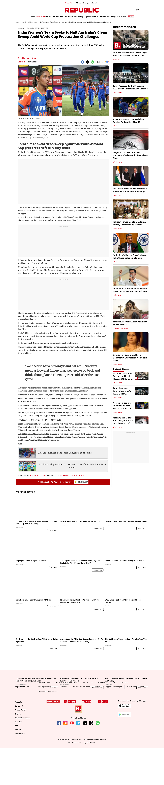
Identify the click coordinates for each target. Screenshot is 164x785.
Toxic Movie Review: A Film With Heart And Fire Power (130, 323)
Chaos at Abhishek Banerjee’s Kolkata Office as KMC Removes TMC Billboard (130, 290)
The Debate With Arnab (81, 707)
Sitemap (18, 735)
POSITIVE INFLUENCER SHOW (66, 703)
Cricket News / (33, 22)
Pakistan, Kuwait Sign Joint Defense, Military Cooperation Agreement (129, 223)
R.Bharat (78, 3)
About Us (18, 723)
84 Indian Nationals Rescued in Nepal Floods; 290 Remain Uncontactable (130, 54)
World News (117, 59)
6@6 (113, 703)
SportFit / (24, 22)
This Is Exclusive (44, 703)
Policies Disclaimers (22, 738)
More (130, 17)
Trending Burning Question (48, 712)
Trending (124, 703)
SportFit (21, 61)
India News (117, 195)
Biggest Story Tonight (114, 707)
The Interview (62, 707)
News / (17, 22)
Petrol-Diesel (20, 754)
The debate (102, 703)
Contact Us (19, 727)
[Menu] (136, 10)
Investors (18, 743)
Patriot (97, 707)
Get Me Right (88, 703)
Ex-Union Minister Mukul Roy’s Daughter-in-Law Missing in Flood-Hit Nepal (130, 358)
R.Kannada (94, 3)
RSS (16, 746)
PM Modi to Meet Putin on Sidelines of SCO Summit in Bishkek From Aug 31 (130, 190)
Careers (18, 750)
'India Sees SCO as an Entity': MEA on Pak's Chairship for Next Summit (129, 256)
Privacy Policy (20, 731)
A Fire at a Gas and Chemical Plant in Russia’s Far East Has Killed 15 (129, 121)
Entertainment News (120, 328)
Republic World (69, 3)
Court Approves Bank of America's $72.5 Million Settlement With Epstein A (130, 87)
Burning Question (44, 707)
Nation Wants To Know (135, 707)
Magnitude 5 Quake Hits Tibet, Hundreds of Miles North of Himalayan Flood (130, 155)
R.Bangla (86, 3)
